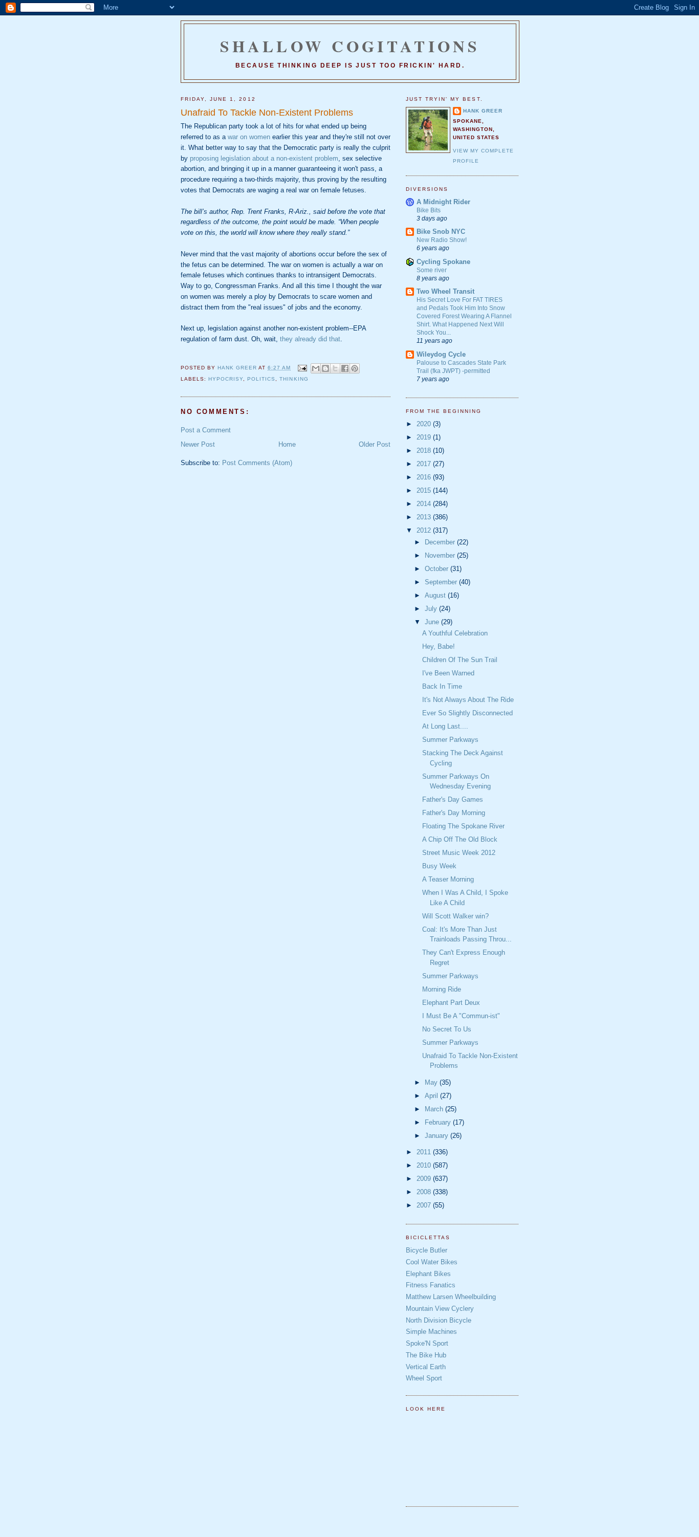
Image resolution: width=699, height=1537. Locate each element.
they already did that (310, 339)
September (442, 582)
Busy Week (439, 866)
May (432, 1082)
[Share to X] (335, 368)
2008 (425, 1192)
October (437, 569)
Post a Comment (206, 430)
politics (261, 379)
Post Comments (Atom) (257, 463)
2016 (425, 477)
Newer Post (198, 444)
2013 (425, 517)
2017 (425, 464)
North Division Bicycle (438, 1320)
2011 (425, 1152)
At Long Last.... (445, 726)
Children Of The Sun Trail (459, 660)
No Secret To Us (446, 1029)
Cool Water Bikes (431, 1262)
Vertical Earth (426, 1367)
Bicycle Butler (426, 1250)
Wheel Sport (424, 1378)
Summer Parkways (450, 739)
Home (287, 444)
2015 (425, 490)
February (439, 1122)
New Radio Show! (442, 240)
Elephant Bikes (428, 1274)
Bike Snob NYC (441, 231)
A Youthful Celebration (455, 633)
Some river (432, 270)
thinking (293, 379)
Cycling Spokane (443, 262)
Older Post (374, 444)
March (435, 1109)
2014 (425, 504)
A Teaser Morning (448, 879)
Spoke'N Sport (427, 1343)
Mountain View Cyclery (440, 1308)
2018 (425, 450)
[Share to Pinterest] (355, 368)
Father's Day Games (452, 799)
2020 (425, 424)
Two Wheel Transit (445, 291)
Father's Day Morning (453, 813)
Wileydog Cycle (441, 354)
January (437, 1135)
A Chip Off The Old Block (459, 839)
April (432, 1096)
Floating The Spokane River (463, 826)
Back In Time (442, 686)
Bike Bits (429, 210)
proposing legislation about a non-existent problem (264, 158)
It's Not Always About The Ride (468, 700)
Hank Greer (483, 111)
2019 (425, 437)
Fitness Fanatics (430, 1285)
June (433, 622)
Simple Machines (431, 1331)
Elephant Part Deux (451, 1002)
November (441, 555)
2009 (425, 1178)
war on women (249, 137)
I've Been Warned (448, 673)
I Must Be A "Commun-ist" (461, 1016)
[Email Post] (302, 367)
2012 (425, 530)
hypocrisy (225, 379)
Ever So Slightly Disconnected (467, 713)
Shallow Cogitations (350, 46)
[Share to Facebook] (345, 368)
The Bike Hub (426, 1355)
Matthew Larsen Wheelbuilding (451, 1297)
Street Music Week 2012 (458, 853)
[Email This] (316, 368)
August (436, 595)
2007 (425, 1205)
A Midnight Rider (443, 202)
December (441, 542)
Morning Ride (441, 989)
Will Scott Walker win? (455, 916)
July (432, 608)
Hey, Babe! (438, 646)
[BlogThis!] (325, 368)
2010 (425, 1165)
